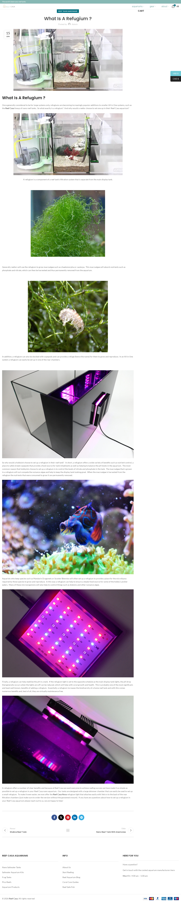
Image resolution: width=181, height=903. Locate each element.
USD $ (174, 73)
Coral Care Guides (71, 882)
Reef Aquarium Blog (71, 877)
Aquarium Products (11, 887)
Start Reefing (68, 872)
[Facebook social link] (54, 817)
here (173, 870)
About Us (67, 867)
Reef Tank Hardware (67, 11)
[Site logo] (11, 6)
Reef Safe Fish (69, 887)
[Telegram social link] (81, 817)
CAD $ (174, 78)
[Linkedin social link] (74, 817)
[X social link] (61, 817)
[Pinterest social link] (68, 817)
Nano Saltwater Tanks (11, 867)
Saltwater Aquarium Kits (13, 872)
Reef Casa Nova (60, 794)
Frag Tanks (6, 877)
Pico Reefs (6, 882)
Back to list (68, 830)
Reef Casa (9, 108)
